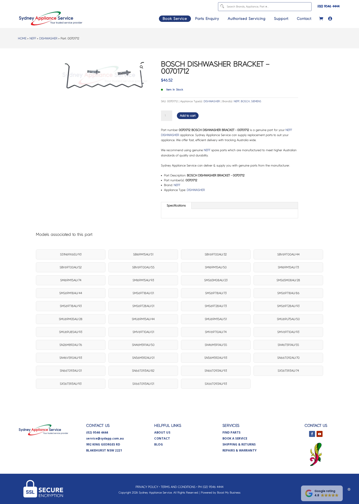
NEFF (33, 38)
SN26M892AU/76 (70, 344)
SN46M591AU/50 (143, 344)
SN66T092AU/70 (288, 357)
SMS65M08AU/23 (216, 280)
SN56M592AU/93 (215, 357)
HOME (22, 38)
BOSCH (245, 101)
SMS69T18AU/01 (143, 293)
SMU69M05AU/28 (70, 319)
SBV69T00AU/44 (288, 254)
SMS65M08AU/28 (288, 280)
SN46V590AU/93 (70, 357)
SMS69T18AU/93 (71, 306)
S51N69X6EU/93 (71, 254)
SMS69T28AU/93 (288, 306)
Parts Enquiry (207, 19)
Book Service (175, 19)
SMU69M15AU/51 (216, 319)
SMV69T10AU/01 (143, 332)
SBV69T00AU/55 (143, 267)
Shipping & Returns (239, 444)
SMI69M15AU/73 (288, 267)
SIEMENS (256, 101)
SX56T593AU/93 (71, 383)
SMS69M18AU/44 (70, 293)
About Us (162, 432)
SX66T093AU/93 (216, 383)
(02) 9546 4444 (328, 6)
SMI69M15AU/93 (143, 280)
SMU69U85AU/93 (70, 332)
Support (281, 19)
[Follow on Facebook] (312, 434)
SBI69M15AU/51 (143, 254)
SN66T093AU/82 (143, 370)
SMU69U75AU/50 (288, 319)
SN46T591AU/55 (288, 344)
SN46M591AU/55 (216, 344)
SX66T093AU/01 (143, 383)
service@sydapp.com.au (105, 438)
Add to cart (188, 115)
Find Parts (232, 432)
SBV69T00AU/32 (216, 254)
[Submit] (222, 6)
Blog (158, 444)
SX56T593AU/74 (288, 370)
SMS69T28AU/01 (143, 306)
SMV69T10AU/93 (288, 332)
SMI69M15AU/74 (70, 280)
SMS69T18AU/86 (288, 293)
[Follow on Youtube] (320, 434)
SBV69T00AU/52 (71, 267)
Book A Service (235, 438)
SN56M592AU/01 (143, 357)
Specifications (176, 205)
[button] (141, 67)
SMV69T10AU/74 (216, 332)
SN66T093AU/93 (216, 370)
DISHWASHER (48, 38)
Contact (304, 19)
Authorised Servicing (247, 19)
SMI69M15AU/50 (216, 267)
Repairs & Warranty (240, 450)
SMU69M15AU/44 (143, 319)
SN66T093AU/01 (71, 370)
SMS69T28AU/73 (216, 306)
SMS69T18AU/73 (216, 293)
